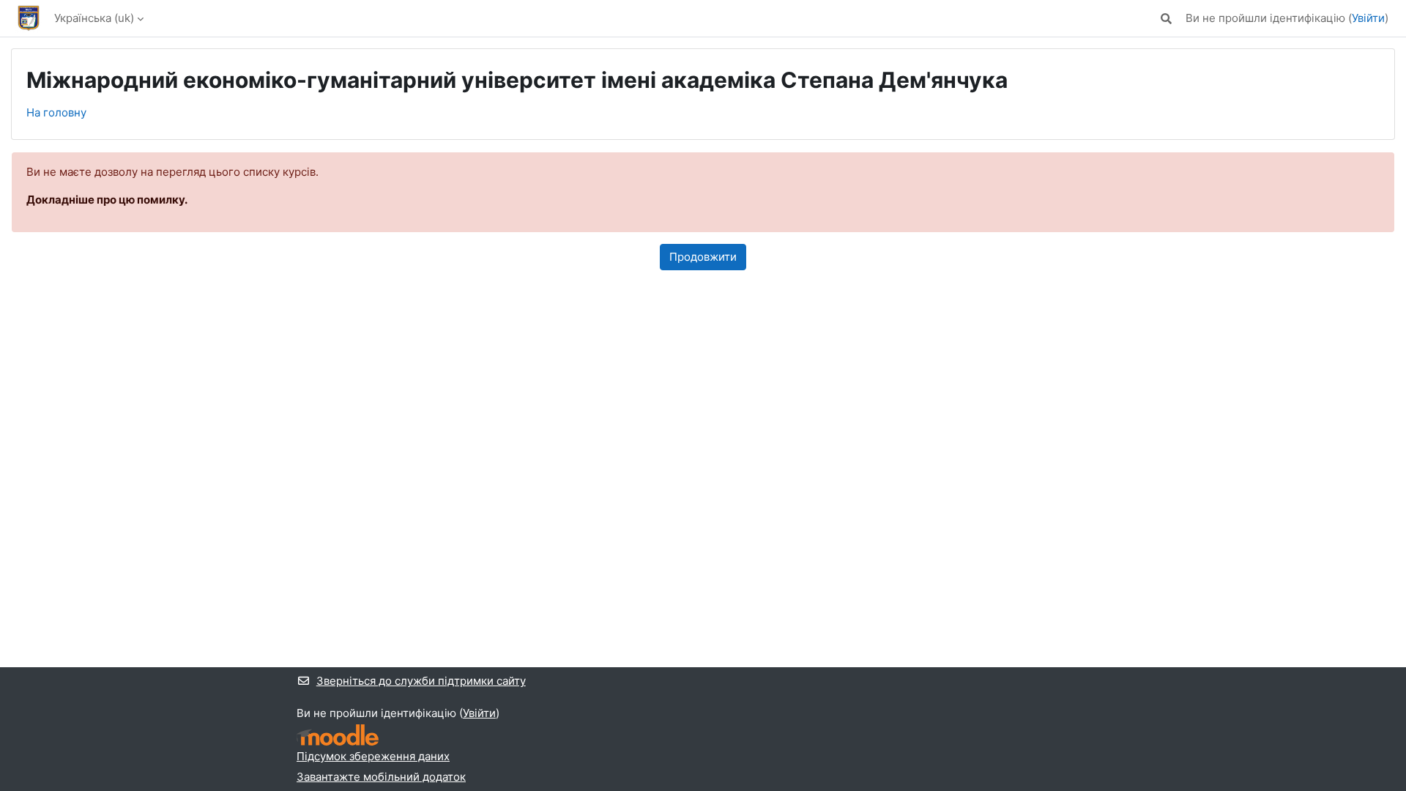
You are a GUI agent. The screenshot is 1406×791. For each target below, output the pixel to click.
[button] (1166, 18)
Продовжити (703, 257)
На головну (56, 112)
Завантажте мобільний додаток (381, 777)
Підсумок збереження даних (373, 756)
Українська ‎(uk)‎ (94, 18)
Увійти (1368, 18)
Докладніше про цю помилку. (106, 200)
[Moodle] (338, 735)
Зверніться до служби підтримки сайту (421, 681)
